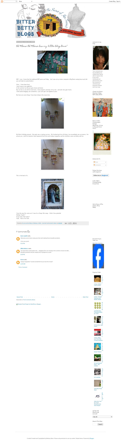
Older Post (85, 297)
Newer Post (20, 297)
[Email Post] (65, 223)
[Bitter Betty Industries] (98, 268)
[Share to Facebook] (74, 223)
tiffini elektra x (24, 248)
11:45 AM (23, 264)
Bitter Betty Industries (97, 243)
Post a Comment (23, 267)
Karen (22, 259)
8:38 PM (23, 254)
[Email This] (69, 223)
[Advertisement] (52, 282)
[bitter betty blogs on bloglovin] (101, 176)
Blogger (92, 438)
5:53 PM (23, 243)
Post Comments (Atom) (29, 299)
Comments (98, 165)
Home (52, 297)
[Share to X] (72, 223)
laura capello (24, 236)
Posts (96, 162)
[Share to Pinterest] (76, 223)
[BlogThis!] (70, 223)
